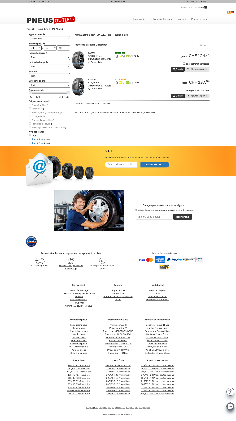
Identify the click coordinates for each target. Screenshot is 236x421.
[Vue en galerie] (205, 45)
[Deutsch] (232, 12)
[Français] (228, 12)
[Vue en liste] (201, 45)
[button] (230, 391)
